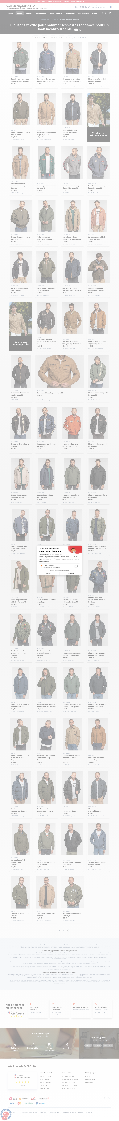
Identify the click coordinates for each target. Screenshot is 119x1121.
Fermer (48, 573)
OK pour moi (70, 573)
